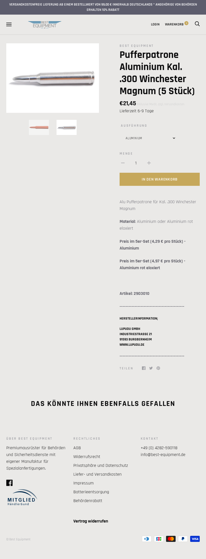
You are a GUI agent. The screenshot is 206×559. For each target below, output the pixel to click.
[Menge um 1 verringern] (123, 162)
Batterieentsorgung (91, 492)
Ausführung (134, 125)
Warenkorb (176, 24)
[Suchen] (197, 24)
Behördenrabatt (87, 501)
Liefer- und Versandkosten (97, 474)
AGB (77, 448)
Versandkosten (174, 104)
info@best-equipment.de (163, 455)
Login (155, 24)
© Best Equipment (18, 539)
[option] (52, 78)
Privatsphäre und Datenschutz (100, 465)
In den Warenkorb (160, 179)
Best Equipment (137, 46)
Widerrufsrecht (86, 457)
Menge (126, 153)
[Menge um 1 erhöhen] (149, 162)
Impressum (83, 483)
